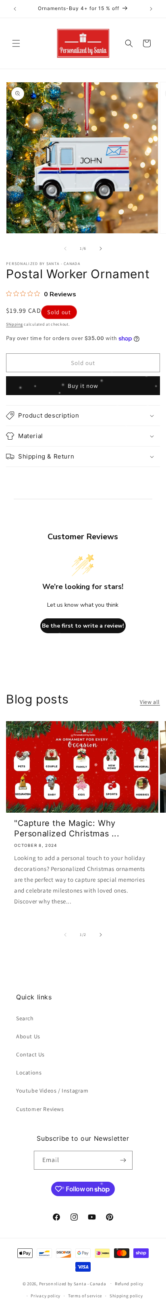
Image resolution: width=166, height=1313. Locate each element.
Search (25, 1018)
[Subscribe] (123, 1160)
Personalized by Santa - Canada (72, 1283)
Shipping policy (126, 1296)
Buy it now (83, 385)
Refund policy (129, 1283)
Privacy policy (45, 1296)
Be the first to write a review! (83, 626)
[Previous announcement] (15, 9)
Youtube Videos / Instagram (52, 1090)
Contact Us (30, 1054)
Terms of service (85, 1296)
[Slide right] (101, 248)
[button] (16, 43)
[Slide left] (65, 248)
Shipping (14, 324)
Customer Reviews (40, 1109)
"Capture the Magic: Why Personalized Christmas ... (67, 828)
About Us (28, 1036)
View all (150, 701)
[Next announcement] (151, 9)
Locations (29, 1072)
